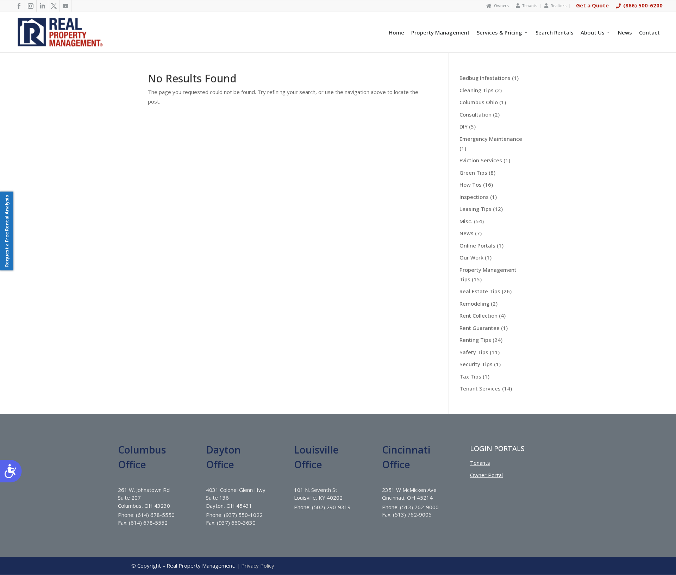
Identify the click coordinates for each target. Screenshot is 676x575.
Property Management (440, 32)
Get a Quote (592, 5)
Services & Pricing (499, 32)
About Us (593, 32)
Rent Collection (478, 315)
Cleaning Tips (476, 90)
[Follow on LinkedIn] (42, 6)
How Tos (470, 184)
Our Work (471, 257)
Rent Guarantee (479, 327)
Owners (501, 5)
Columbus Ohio (478, 102)
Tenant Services (480, 388)
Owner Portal (486, 475)
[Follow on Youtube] (65, 6)
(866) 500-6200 (643, 5)
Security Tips (476, 364)
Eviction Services (480, 160)
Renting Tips (475, 339)
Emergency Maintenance (490, 138)
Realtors (559, 5)
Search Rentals (555, 32)
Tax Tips (470, 376)
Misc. (465, 221)
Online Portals (477, 245)
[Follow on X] (54, 6)
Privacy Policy (257, 565)
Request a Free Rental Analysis (7, 231)
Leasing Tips (475, 208)
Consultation (475, 114)
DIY (463, 126)
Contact (649, 32)
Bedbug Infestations (485, 77)
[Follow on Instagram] (31, 6)
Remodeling (474, 303)
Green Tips (473, 172)
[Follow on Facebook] (19, 6)
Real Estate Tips (479, 291)
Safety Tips (473, 352)
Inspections (474, 196)
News (625, 32)
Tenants (529, 5)
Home (396, 32)
